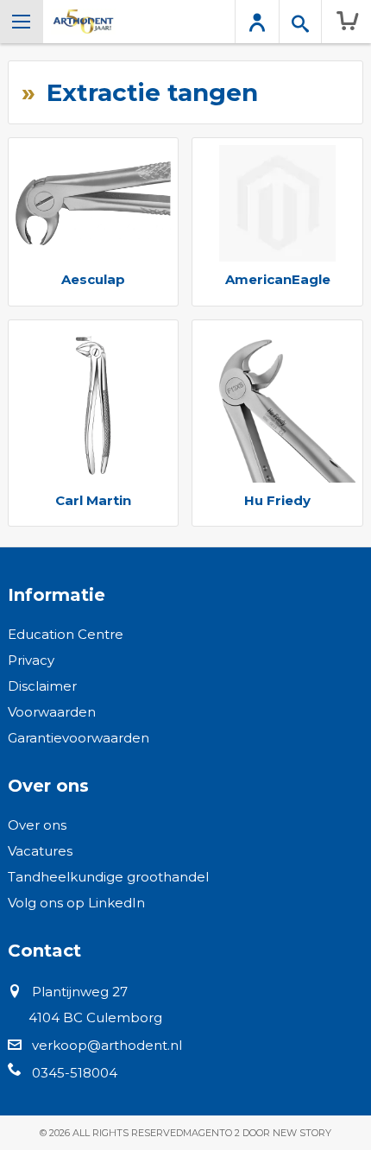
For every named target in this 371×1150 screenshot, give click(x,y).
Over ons (37, 825)
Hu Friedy (277, 500)
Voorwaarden (52, 712)
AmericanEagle (277, 279)
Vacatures (40, 851)
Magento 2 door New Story (257, 1133)
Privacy (31, 660)
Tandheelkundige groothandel (108, 877)
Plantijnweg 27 (80, 991)
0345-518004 (74, 1073)
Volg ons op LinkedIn (76, 902)
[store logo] (83, 21)
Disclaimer (42, 686)
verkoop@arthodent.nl (107, 1045)
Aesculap (93, 279)
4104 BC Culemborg (95, 1017)
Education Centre (65, 634)
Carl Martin (93, 500)
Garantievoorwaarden (78, 738)
